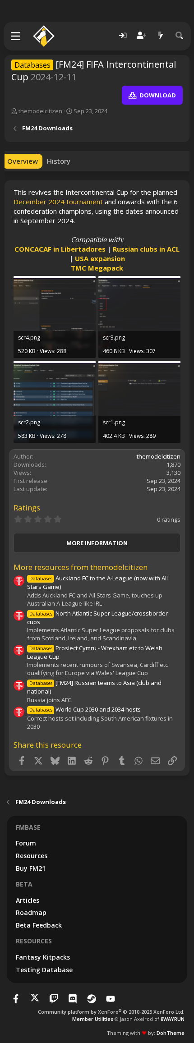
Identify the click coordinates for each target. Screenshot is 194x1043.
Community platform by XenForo (111, 1011)
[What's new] (160, 36)
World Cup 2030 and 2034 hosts (85, 709)
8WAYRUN (173, 1018)
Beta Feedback (39, 925)
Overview (22, 160)
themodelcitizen (40, 111)
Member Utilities (92, 1018)
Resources (31, 855)
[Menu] (16, 36)
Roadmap (31, 912)
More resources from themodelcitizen (81, 567)
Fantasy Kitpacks (43, 957)
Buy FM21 (31, 868)
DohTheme (171, 1032)
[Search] (179, 36)
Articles (27, 900)
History (58, 160)
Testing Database (44, 969)
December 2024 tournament (58, 201)
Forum (26, 843)
